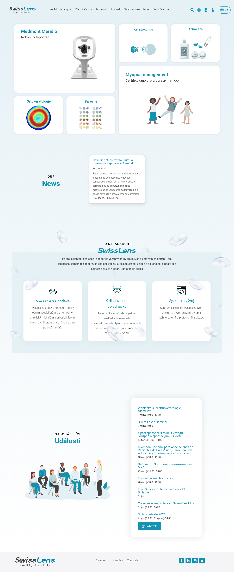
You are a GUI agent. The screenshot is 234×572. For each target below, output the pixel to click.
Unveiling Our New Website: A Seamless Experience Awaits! (113, 161)
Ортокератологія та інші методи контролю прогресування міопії (160, 434)
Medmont (101, 9)
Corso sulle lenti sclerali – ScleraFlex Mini (166, 503)
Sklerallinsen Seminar (152, 422)
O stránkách (102, 560)
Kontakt (115, 9)
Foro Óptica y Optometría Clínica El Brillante (161, 490)
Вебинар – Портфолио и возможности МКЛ (165, 465)
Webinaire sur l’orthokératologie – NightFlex (161, 409)
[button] (224, 10)
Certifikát (118, 560)
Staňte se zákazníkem (136, 9)
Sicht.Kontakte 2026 (151, 514)
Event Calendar (161, 9)
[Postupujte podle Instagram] (195, 560)
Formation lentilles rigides (155, 478)
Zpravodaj (133, 560)
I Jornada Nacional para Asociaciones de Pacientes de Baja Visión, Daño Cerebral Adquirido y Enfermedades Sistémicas (165, 450)
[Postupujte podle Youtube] (202, 560)
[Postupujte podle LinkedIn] (188, 560)
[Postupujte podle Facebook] (181, 560)
